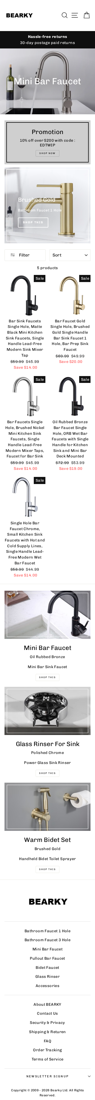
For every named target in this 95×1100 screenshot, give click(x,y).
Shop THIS (47, 677)
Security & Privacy (47, 1022)
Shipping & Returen (47, 1031)
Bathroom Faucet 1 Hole (47, 931)
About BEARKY (47, 1004)
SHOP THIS (47, 773)
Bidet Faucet (47, 967)
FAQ (47, 1041)
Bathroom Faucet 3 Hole (47, 940)
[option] (47, 40)
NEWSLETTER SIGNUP (47, 1076)
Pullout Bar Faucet (47, 958)
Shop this (47, 869)
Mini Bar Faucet (47, 949)
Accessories (47, 985)
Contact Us (47, 1013)
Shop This (33, 222)
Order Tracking (47, 1050)
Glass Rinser (47, 976)
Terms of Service (48, 1059)
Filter (24, 255)
